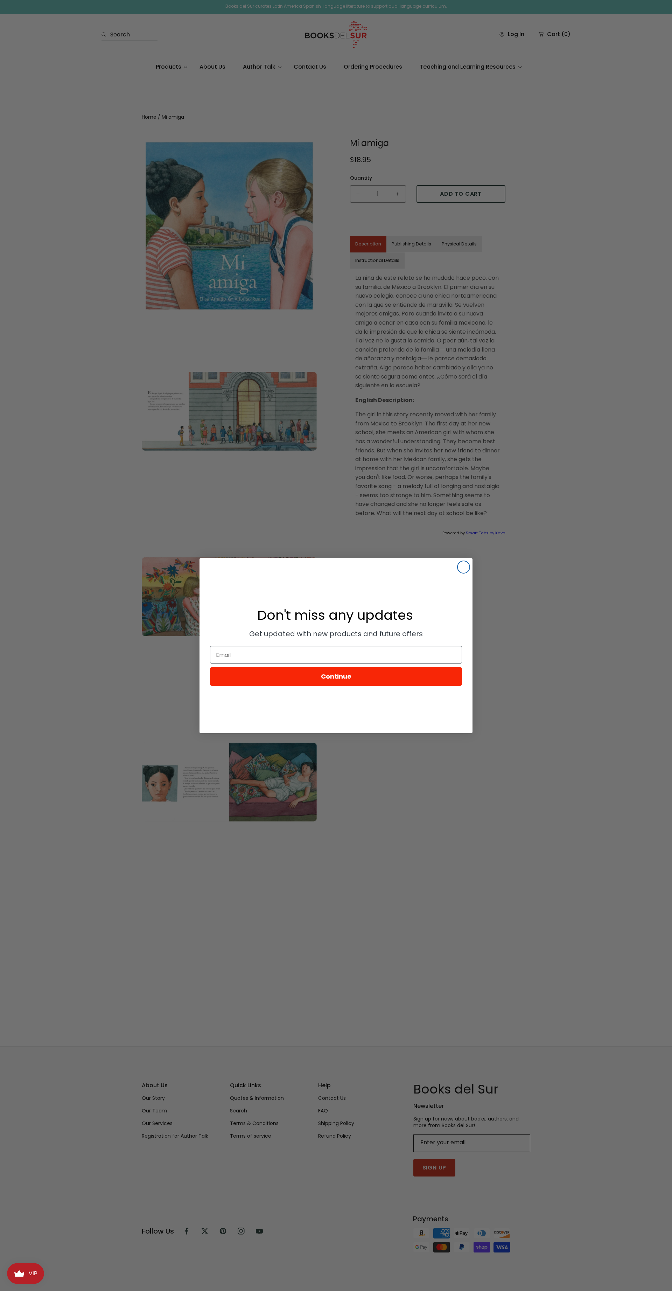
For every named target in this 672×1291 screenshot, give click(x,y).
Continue (336, 676)
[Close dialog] (463, 567)
